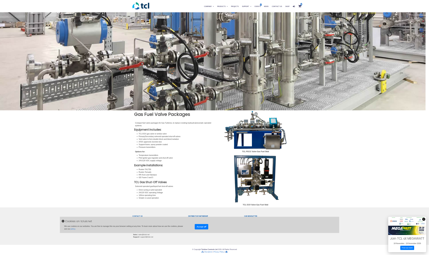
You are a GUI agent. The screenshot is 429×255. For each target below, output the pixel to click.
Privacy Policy (219, 252)
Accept (200, 226)
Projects (235, 6)
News (266, 6)
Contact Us (277, 6)
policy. (73, 229)
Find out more (407, 248)
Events (258, 6)
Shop (287, 6)
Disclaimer (208, 252)
